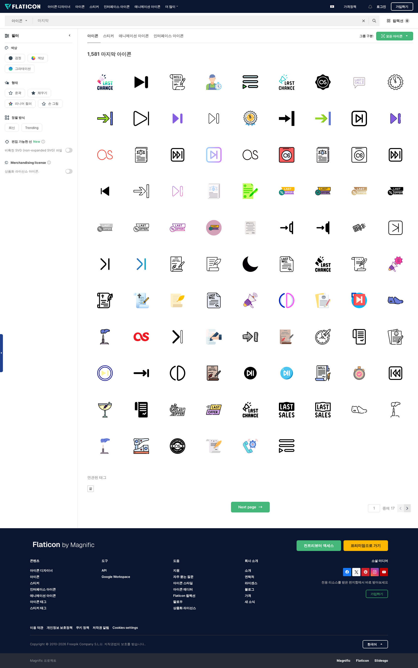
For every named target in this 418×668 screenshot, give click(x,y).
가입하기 (402, 6)
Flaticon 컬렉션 (184, 595)
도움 (176, 561)
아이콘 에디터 (183, 589)
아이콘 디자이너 (59, 6)
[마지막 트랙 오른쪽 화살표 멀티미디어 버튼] (286, 118)
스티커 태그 (38, 608)
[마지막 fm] (105, 154)
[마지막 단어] (105, 409)
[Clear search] (363, 21)
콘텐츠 (34, 561)
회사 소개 (251, 561)
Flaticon (362, 660)
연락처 (249, 577)
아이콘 (80, 6)
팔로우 (178, 602)
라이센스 (251, 583)
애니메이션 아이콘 (147, 6)
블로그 (249, 589)
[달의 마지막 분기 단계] (250, 264)
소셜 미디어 (380, 561)
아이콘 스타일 (183, 583)
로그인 (381, 6)
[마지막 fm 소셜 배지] (323, 82)
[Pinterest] (365, 572)
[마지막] (250, 82)
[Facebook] (347, 572)
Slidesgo (381, 660)
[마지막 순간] (214, 82)
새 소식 (250, 602)
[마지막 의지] (250, 191)
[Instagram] (375, 572)
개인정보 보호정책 (60, 627)
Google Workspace (116, 577)
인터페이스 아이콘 (117, 6)
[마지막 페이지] (286, 227)
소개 (248, 570)
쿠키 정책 (82, 627)
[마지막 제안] (286, 191)
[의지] (177, 82)
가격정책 (350, 6)
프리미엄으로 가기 (366, 545)
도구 (105, 561)
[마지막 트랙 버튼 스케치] (250, 337)
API (104, 570)
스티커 (94, 6)
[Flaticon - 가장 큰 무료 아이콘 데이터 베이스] (22, 6)
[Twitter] (356, 572)
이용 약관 (36, 627)
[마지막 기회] (105, 82)
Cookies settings (125, 627)
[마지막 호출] (359, 82)
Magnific (344, 660)
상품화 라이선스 (184, 608)
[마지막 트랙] (141, 82)
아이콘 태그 (38, 602)
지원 (176, 570)
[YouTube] (384, 572)
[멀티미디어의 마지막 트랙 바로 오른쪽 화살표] (141, 373)
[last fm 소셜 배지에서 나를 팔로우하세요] (177, 446)
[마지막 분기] (286, 300)
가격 (248, 595)
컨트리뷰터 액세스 (319, 545)
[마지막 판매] (286, 409)
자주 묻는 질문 (183, 577)
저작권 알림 (101, 627)
